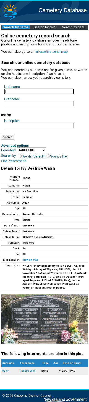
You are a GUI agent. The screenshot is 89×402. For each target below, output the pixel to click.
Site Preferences (13, 161)
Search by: (8, 156)
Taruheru (28, 242)
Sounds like (58, 156)
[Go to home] (10, 20)
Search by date (73, 27)
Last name (12, 87)
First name (12, 99)
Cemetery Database (63, 10)
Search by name (15, 27)
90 (24, 254)
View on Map (30, 259)
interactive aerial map (51, 52)
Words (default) (33, 156)
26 (24, 248)
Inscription (12, 121)
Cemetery (8, 150)
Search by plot (44, 27)
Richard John (27, 370)
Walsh (5, 370)
